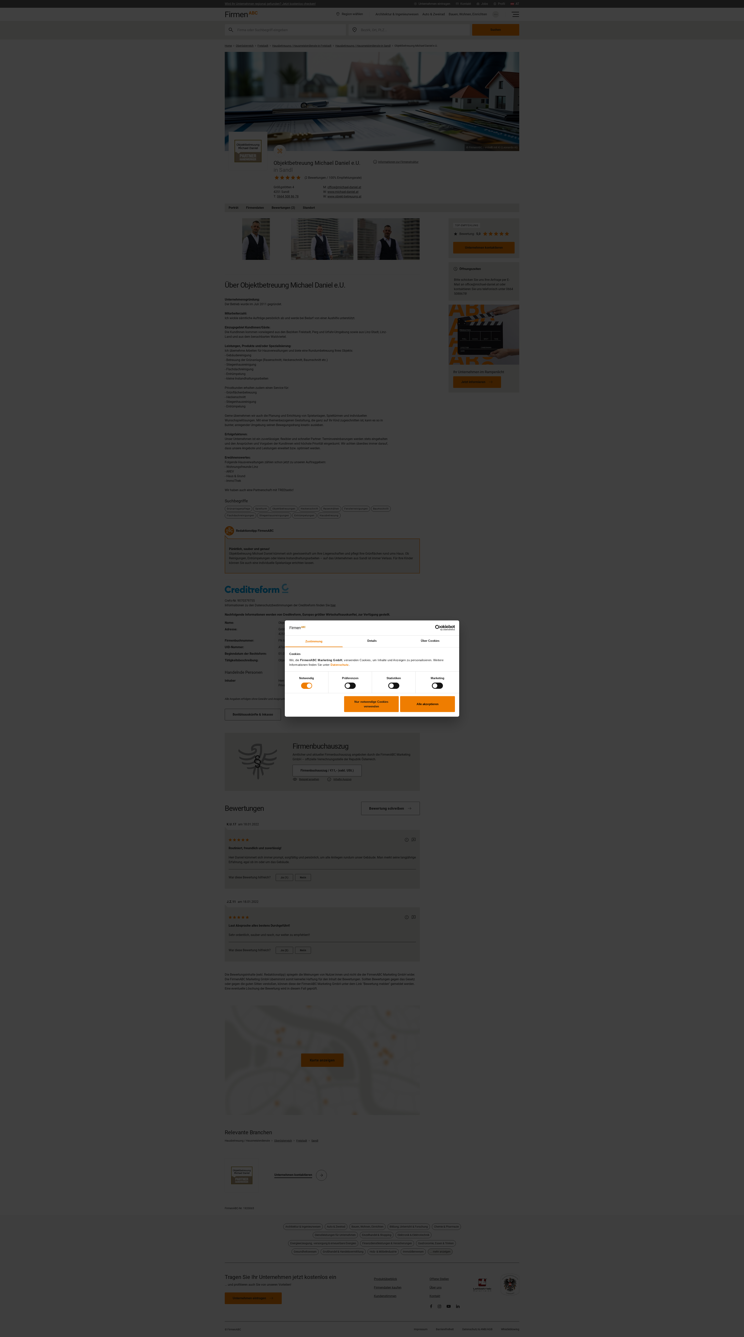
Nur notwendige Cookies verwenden (371, 704)
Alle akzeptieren (428, 704)
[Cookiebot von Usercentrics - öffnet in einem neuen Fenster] (438, 628)
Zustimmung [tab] (314, 641)
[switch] (350, 685)
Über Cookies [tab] (430, 640)
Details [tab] (372, 640)
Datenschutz (340, 664)
